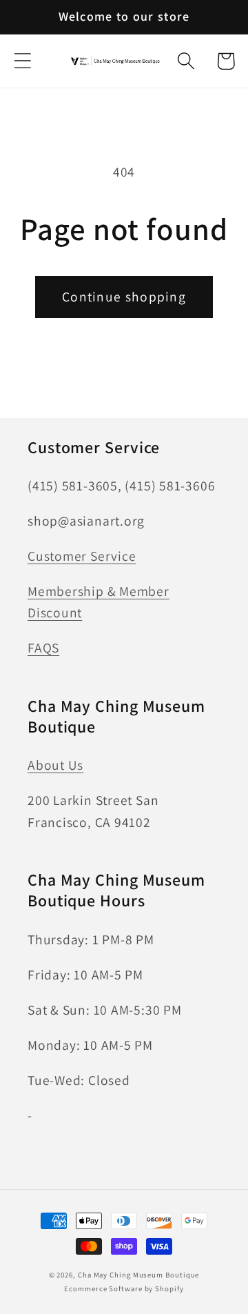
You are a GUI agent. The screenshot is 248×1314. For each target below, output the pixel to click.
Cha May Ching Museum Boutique (138, 1275)
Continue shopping (124, 297)
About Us (55, 765)
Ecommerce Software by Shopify (123, 1288)
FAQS (43, 648)
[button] (22, 61)
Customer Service (82, 556)
